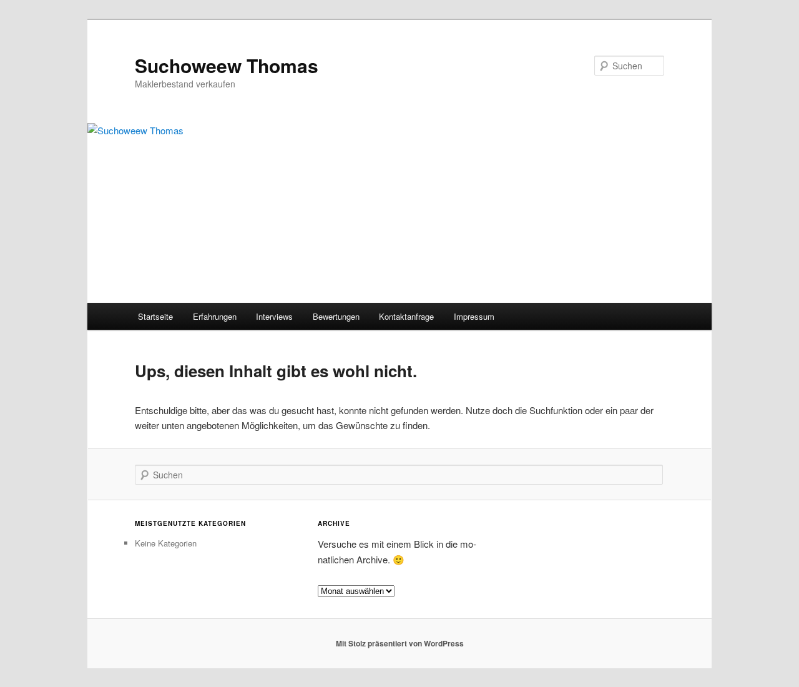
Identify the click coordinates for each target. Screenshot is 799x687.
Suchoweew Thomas (226, 65)
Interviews (274, 316)
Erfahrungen (215, 316)
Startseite (155, 316)
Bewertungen (336, 316)
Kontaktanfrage (406, 316)
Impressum (474, 316)
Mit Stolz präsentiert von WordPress (400, 643)
